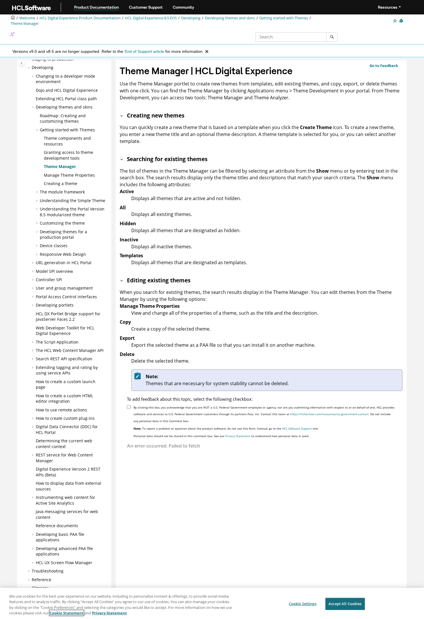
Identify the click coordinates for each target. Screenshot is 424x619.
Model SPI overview (54, 271)
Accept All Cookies (345, 603)
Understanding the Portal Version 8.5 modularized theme (72, 211)
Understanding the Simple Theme (72, 200)
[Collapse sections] (395, 21)
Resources (387, 7)
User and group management (64, 288)
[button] (29, 67)
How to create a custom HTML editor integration (64, 398)
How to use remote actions (61, 410)
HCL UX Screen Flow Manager (64, 562)
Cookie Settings (302, 603)
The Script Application (57, 342)
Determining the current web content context (64, 443)
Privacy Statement (237, 436)
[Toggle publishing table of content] (22, 63)
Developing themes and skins (230, 18)
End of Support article (144, 51)
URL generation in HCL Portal (63, 262)
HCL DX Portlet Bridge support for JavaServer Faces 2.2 (68, 316)
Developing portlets (55, 305)
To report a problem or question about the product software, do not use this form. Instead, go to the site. (226, 428)
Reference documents (57, 525)
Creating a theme (60, 183)
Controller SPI (49, 279)
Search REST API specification (64, 358)
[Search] (331, 37)
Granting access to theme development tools (68, 155)
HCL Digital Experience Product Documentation (80, 18)
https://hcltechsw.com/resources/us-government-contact (329, 414)
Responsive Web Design (63, 254)
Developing (190, 18)
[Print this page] (402, 21)
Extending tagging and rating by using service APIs (67, 370)
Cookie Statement (67, 613)
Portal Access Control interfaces (66, 296)
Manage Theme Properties (69, 175)
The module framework (62, 192)
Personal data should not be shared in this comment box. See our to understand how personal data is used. (221, 436)
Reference (41, 579)
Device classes (53, 245)
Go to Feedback (383, 65)
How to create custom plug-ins (65, 418)
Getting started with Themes (283, 18)
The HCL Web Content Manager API (70, 350)
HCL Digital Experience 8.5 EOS (151, 18)
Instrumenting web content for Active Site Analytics (65, 500)
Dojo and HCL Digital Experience (67, 90)
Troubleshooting (47, 571)
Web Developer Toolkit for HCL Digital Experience (65, 330)
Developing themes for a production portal (63, 234)
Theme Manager (25, 23)
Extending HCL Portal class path (66, 98)
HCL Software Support (297, 428)
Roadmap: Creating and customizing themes (63, 118)
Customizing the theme (62, 223)
